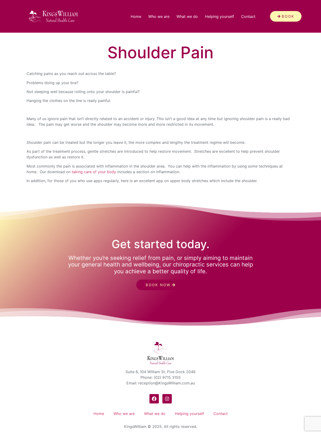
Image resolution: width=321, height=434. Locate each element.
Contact (248, 16)
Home (136, 16)
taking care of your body (94, 171)
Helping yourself (219, 16)
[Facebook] (154, 398)
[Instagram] (167, 398)
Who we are (158, 16)
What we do (187, 16)
